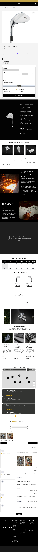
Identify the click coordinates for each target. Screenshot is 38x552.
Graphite (27, 70)
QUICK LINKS (14, 520)
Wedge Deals (9, 7)
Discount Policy (14, 527)
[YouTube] (9, 527)
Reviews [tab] (3, 440)
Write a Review (33, 443)
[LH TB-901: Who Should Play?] (19, 338)
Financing (14, 533)
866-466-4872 (31, 523)
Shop (5, 7)
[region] (6, 436)
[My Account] (32, 4)
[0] (35, 4)
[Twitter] (5, 527)
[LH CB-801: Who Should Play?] (30, 338)
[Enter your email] (24, 530)
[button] (6, 51)
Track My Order (14, 523)
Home (3, 7)
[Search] (33, 4)
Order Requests (14, 532)
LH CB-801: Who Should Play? (29, 347)
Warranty (14, 536)
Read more (4, 358)
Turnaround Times (14, 529)
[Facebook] (3, 527)
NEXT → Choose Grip (19, 95)
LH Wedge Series (6, 346)
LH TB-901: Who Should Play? (18, 347)
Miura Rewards (14, 537)
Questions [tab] (11, 440)
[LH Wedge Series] (7, 338)
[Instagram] (7, 527)
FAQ (14, 530)
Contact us (15, 522)
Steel (11, 70)
